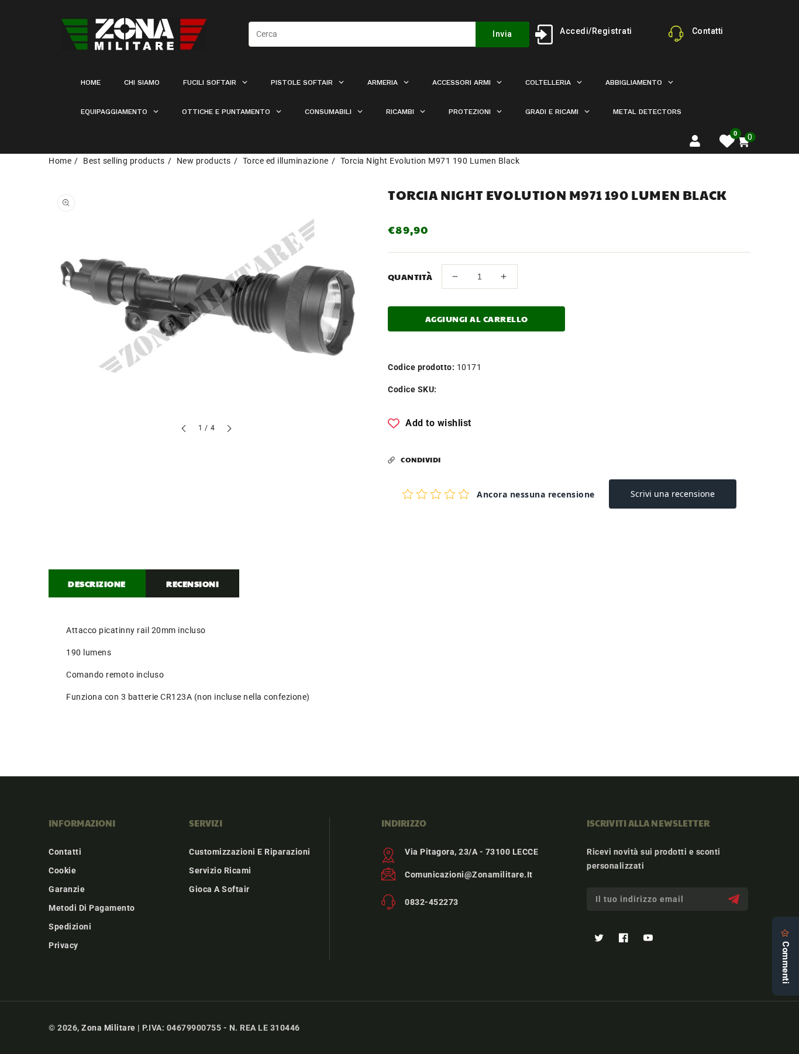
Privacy (63, 945)
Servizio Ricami (220, 870)
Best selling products (124, 160)
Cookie (62, 870)
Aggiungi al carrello (476, 318)
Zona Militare (108, 1027)
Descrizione (97, 583)
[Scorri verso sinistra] (184, 430)
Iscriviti (735, 899)
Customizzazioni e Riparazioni (250, 851)
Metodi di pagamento (92, 908)
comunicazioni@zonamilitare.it (469, 874)
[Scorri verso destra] (228, 430)
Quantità (410, 276)
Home (60, 160)
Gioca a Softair (219, 889)
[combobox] (389, 34)
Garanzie (67, 889)
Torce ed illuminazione (286, 160)
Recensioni (192, 583)
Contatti (65, 851)
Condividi (421, 459)
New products (204, 160)
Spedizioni (70, 926)
